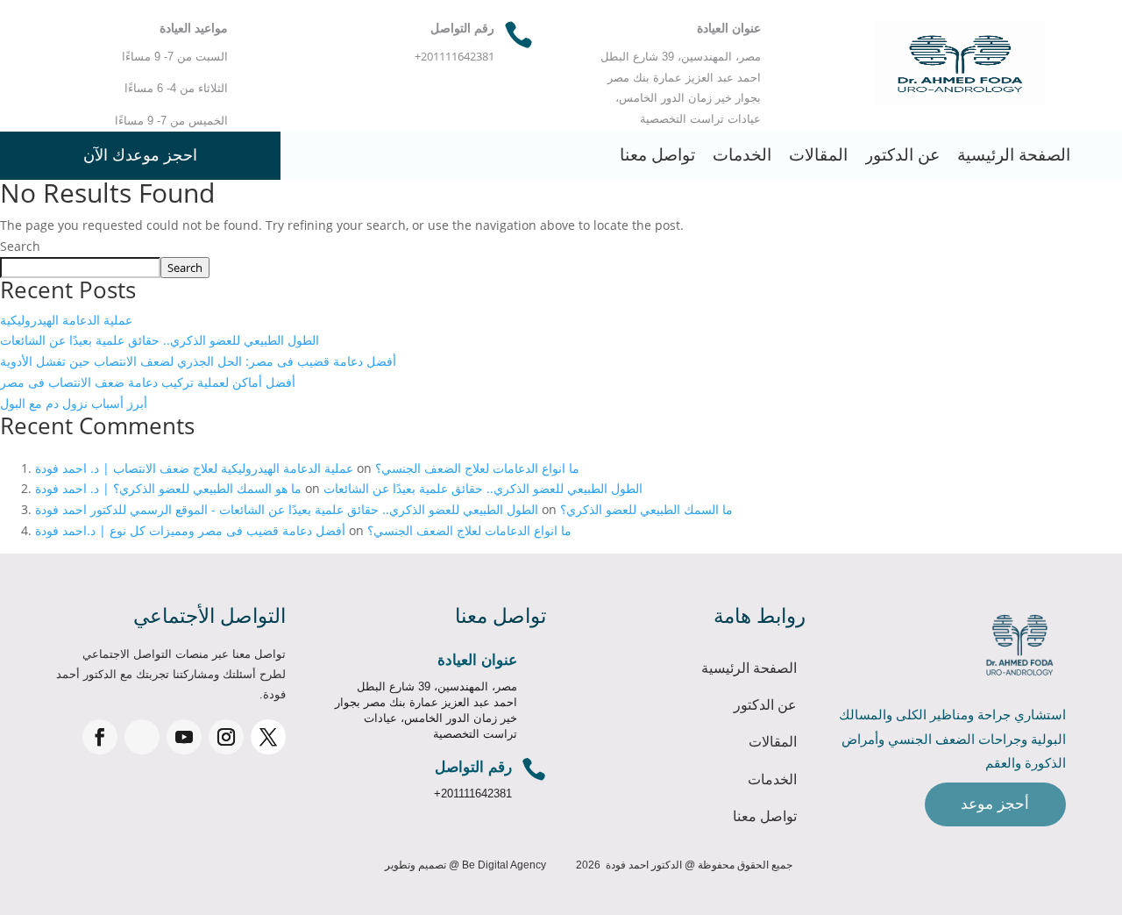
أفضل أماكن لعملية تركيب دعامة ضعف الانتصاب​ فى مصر (147, 382)
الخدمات (742, 155)
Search (20, 246)
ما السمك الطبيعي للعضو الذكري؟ (646, 509)
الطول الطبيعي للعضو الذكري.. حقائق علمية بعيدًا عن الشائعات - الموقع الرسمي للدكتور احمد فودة (286, 509)
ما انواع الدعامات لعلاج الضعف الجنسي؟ (477, 468)
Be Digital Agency (504, 865)
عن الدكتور (902, 155)
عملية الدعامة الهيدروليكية (66, 319)
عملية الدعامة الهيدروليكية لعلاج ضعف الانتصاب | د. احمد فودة (194, 468)
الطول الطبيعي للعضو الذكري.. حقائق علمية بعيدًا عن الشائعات (159, 340)
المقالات (818, 155)
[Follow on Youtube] (184, 736)
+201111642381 (473, 793)
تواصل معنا (657, 155)
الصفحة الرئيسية (1013, 155)
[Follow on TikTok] (142, 736)
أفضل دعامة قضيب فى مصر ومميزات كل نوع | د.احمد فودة (190, 530)
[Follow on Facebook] (99, 736)
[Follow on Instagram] (226, 736)
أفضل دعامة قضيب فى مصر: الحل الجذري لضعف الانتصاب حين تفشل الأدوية (198, 361)
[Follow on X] (268, 736)
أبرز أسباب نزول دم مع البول (73, 403)
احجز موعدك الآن (140, 155)
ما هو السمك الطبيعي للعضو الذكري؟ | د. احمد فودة (168, 488)
